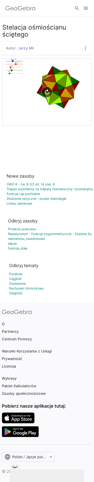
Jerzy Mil (26, 48)
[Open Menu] (86, 8)
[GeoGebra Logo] (20, 8)
